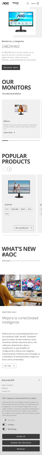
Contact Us (6, 391)
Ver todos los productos (11, 93)
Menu (33, 3)
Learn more (8, 132)
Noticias (5, 388)
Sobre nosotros (7, 385)
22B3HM (8, 204)
